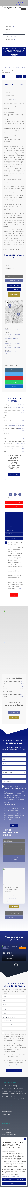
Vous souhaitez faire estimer (13, 503)
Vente (4, 67)
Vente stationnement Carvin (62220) (12, 1091)
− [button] (7, 305)
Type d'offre (5, 1007)
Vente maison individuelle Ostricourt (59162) (14, 1093)
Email (7, 522)
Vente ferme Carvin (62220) (9, 1086)
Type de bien (5, 1011)
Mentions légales (6, 1132)
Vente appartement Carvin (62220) (11, 1096)
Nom (7, 518)
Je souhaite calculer (8, 840)
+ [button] (7, 303)
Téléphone (9, 526)
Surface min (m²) (7, 1025)
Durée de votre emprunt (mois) (13, 849)
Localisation (5, 1015)
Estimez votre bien (7, 1109)
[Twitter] (19, 359)
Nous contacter (6, 1117)
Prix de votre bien (9, 845)
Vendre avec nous (7, 1111)
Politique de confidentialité (9, 1134)
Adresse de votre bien (12, 507)
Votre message (10, 538)
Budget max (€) (7, 1020)
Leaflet (8, 323)
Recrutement (5, 1127)
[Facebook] (9, 359)
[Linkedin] (15, 359)
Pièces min (6, 1029)
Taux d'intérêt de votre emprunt (13, 853)
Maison (9, 67)
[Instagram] (12, 359)
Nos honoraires (6, 1129)
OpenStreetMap (14, 323)
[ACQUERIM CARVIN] (21, 3)
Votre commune (10, 530)
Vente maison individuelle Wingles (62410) (13, 1099)
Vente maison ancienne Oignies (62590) (13, 1088)
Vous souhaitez (9, 533)
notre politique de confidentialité (10, 1176)
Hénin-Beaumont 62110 (18, 67)
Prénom (8, 514)
